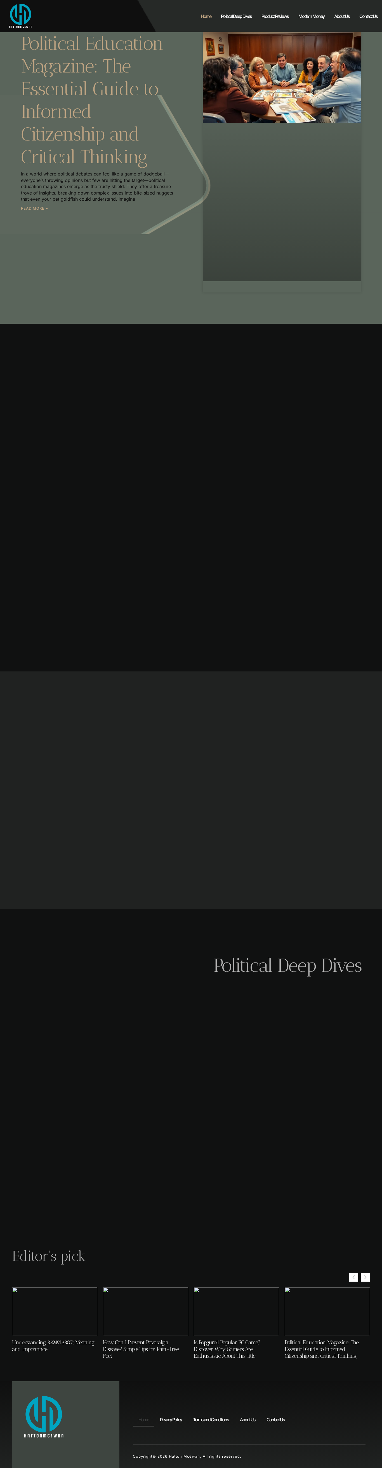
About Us (342, 16)
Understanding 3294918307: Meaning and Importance (53, 1345)
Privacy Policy (171, 1419)
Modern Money (311, 16)
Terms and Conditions (211, 1419)
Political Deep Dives (236, 16)
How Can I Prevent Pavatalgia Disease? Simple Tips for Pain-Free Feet (141, 1349)
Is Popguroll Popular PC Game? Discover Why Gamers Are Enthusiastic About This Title (227, 1349)
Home (206, 16)
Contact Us (368, 16)
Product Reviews (275, 16)
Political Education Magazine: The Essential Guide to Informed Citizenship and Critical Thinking (322, 1349)
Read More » (34, 208)
